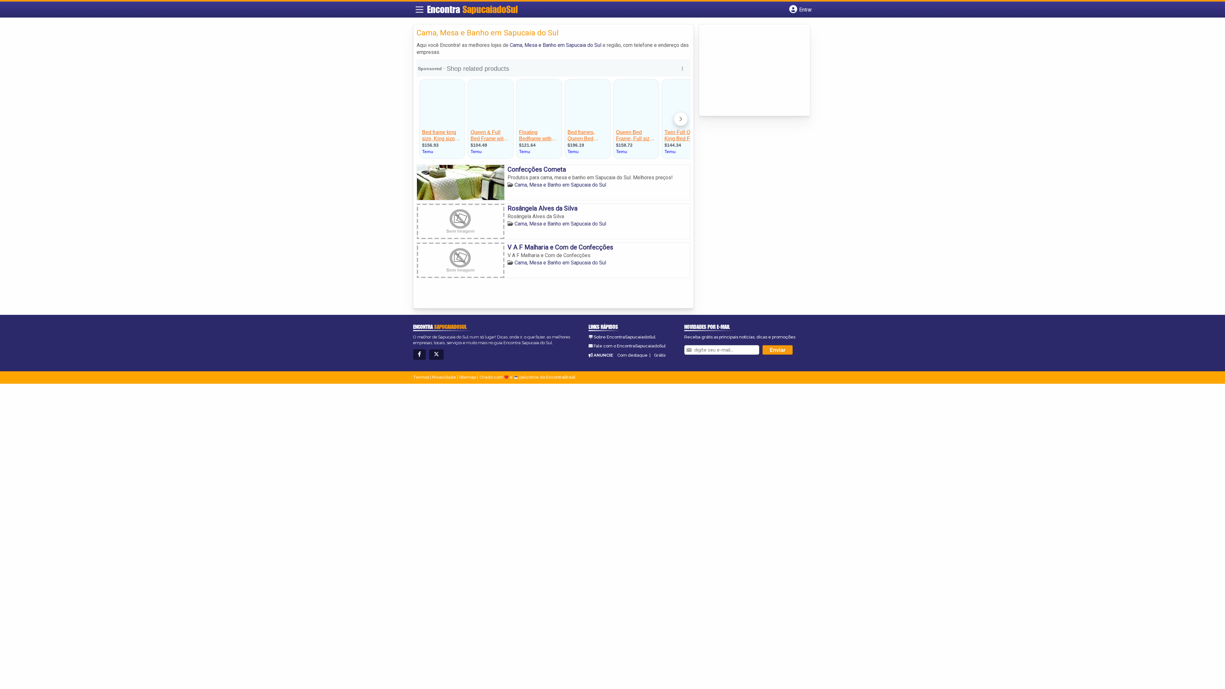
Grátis (659, 355)
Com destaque (632, 355)
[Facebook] (419, 354)
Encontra (472, 9)
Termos (421, 377)
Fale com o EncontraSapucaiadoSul (630, 346)
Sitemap (467, 377)
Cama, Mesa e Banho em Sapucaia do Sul (555, 45)
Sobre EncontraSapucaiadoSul (625, 337)
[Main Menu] (419, 9)
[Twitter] (436, 354)
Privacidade (444, 377)
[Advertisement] (750, 70)
